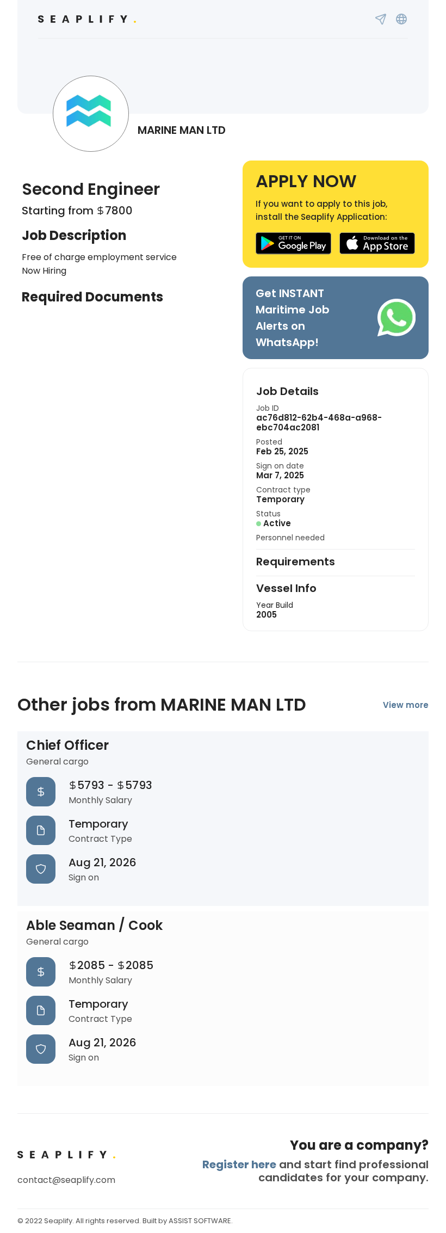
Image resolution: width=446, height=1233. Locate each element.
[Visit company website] (401, 19)
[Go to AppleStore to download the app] (377, 243)
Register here (239, 1164)
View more (406, 705)
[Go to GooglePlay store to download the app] (293, 243)
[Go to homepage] (87, 19)
